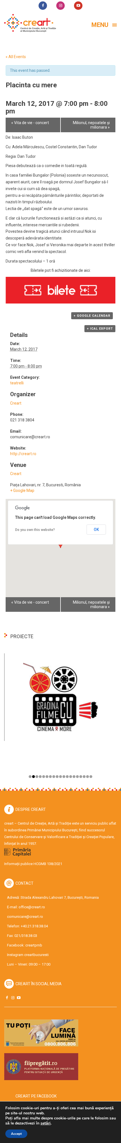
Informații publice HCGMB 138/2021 (33, 864)
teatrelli (17, 383)
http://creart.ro (23, 453)
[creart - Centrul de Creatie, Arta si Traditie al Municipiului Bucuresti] (28, 23)
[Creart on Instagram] (12, 998)
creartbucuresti (36, 955)
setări (46, 1123)
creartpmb (33, 945)
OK (96, 529)
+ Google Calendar (92, 316)
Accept (16, 1133)
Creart (15, 403)
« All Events (16, 56)
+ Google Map (22, 490)
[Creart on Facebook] (6, 998)
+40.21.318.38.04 (34, 926)
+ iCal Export (100, 328)
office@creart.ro (32, 907)
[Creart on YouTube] (18, 998)
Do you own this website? (35, 530)
